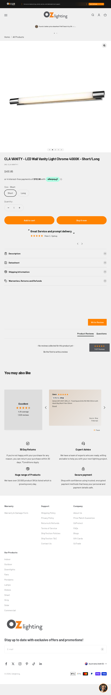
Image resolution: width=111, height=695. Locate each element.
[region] (75, 407)
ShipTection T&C (49, 538)
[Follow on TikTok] (34, 664)
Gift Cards (78, 538)
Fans (6, 574)
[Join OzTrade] (55, 4)
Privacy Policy (47, 518)
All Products (18, 37)
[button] (55, 351)
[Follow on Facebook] (6, 664)
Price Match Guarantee (84, 518)
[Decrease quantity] (8, 207)
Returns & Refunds (50, 523)
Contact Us (46, 543)
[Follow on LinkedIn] (41, 664)
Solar (6, 605)
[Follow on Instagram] (20, 664)
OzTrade (77, 543)
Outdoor (8, 564)
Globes (7, 589)
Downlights (9, 569)
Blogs (76, 533)
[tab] (85, 334)
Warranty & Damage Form (16, 513)
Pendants (8, 579)
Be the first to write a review (55, 352)
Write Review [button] (97, 322)
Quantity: (8, 201)
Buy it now (81, 220)
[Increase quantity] (19, 207)
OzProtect (78, 523)
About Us (77, 513)
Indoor (7, 559)
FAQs (75, 528)
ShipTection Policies (50, 533)
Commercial (10, 610)
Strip (6, 600)
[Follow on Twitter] (13, 664)
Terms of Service (49, 528)
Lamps (7, 584)
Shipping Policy (48, 513)
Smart (7, 595)
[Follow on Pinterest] (27, 664)
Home (7, 37)
